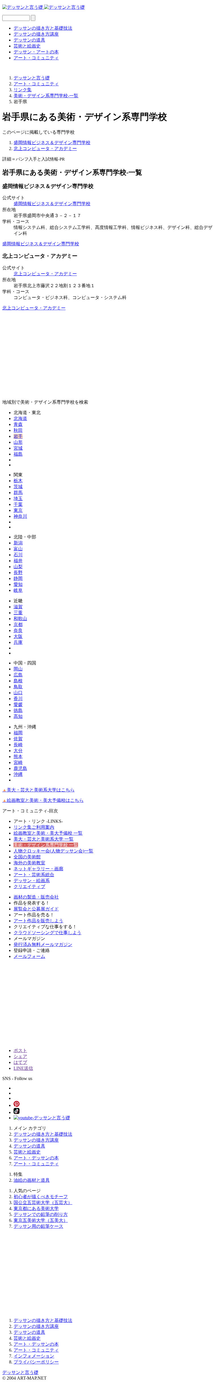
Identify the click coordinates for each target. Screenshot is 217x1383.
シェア (20, 1056)
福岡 (18, 732)
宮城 (18, 448)
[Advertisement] (108, 355)
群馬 (18, 492)
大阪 (18, 636)
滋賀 (18, 606)
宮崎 (18, 762)
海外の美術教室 (29, 862)
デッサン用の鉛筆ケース (38, 1226)
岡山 (18, 668)
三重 (18, 612)
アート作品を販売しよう (38, 920)
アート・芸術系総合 (34, 874)
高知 (18, 716)
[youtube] (42, 1117)
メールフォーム (29, 956)
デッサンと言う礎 (20, 1372)
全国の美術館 (27, 856)
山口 (18, 692)
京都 (18, 624)
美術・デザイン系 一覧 (46, 845)
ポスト (20, 1050)
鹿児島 (20, 768)
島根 (18, 680)
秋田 (18, 430)
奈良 (18, 630)
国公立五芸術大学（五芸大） (43, 1202)
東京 (18, 510)
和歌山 (20, 618)
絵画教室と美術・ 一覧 (48, 833)
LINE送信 (23, 1068)
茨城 (18, 486)
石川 (18, 554)
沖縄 (18, 774)
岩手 (18, 436)
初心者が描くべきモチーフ (41, 1196)
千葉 (18, 504)
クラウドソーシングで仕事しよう (47, 932)
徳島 (18, 710)
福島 (18, 454)
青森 (18, 424)
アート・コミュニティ (36, 57)
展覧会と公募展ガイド (36, 908)
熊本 (18, 756)
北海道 (20, 418)
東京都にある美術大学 (36, 1208)
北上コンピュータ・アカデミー (45, 148)
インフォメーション (34, 1356)
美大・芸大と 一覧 (43, 839)
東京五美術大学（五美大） (41, 1220)
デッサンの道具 (29, 40)
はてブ (20, 1062)
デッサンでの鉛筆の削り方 (41, 1214)
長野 (18, 572)
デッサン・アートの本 (36, 51)
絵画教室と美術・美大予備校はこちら (43, 800)
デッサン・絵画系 (32, 880)
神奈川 (20, 516)
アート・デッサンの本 (36, 1157)
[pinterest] (16, 1105)
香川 (18, 698)
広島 (18, 674)
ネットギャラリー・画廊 (38, 868)
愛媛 (18, 704)
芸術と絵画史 (27, 46)
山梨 (18, 566)
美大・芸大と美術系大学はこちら (38, 789)
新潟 (18, 542)
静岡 (18, 578)
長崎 (18, 744)
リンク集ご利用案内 (34, 827)
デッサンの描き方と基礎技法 (43, 28)
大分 (18, 750)
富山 (18, 548)
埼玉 (18, 498)
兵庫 (18, 642)
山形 (18, 442)
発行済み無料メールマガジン (43, 944)
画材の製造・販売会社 (36, 897)
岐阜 (18, 590)
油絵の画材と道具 (32, 1180)
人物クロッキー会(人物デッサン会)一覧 (53, 851)
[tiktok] (16, 1112)
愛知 (18, 584)
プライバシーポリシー (36, 1362)
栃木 (18, 480)
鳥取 (18, 686)
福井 (18, 560)
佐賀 (18, 738)
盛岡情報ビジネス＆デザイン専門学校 (52, 142)
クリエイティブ (29, 886)
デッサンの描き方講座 (36, 34)
